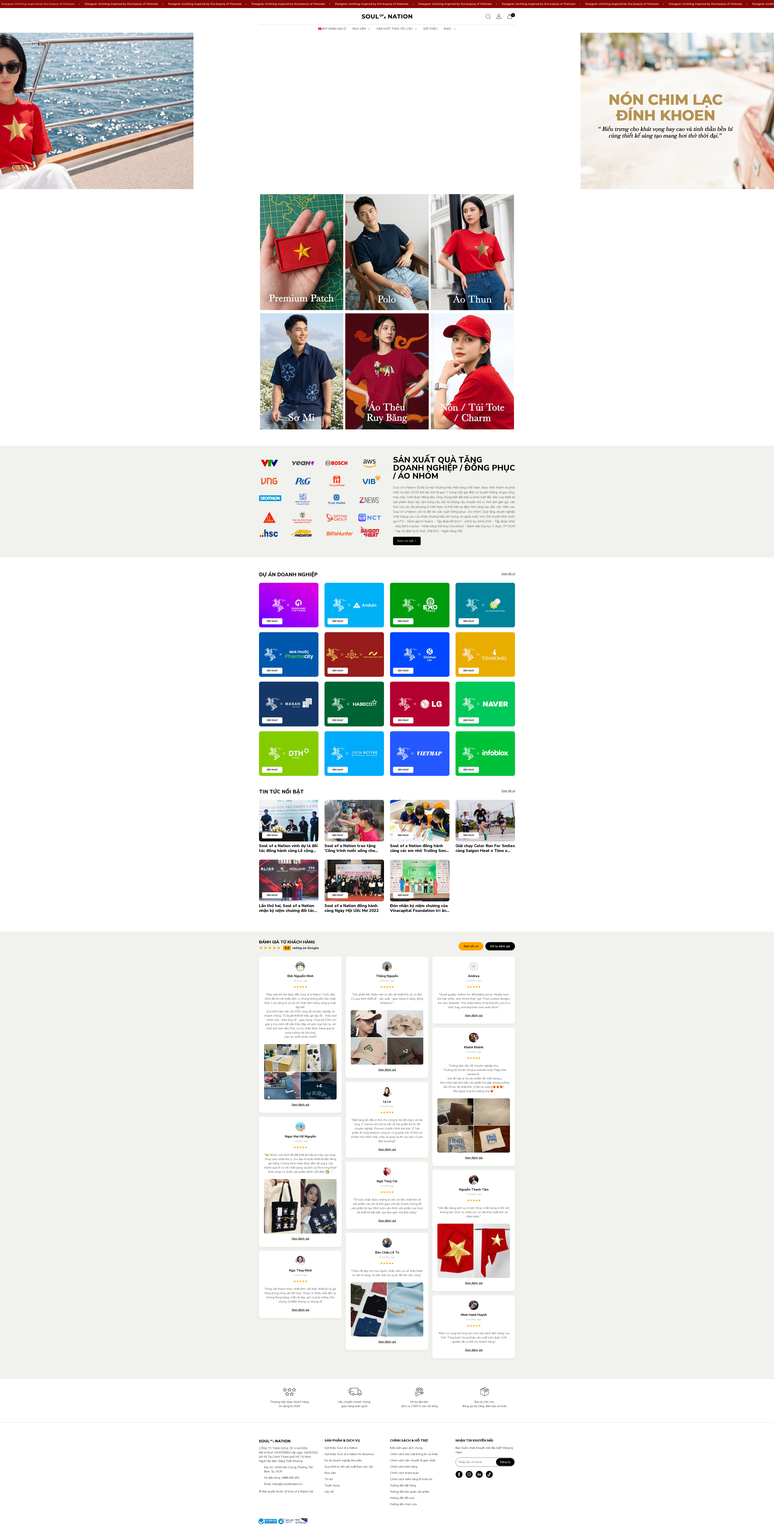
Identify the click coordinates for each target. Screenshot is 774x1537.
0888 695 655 (291, 1478)
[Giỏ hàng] (509, 16)
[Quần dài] (387, 371)
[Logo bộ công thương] (282, 1521)
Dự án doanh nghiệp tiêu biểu (343, 1460)
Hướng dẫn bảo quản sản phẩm (409, 1492)
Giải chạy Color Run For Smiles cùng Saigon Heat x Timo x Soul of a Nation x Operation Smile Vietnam (485, 848)
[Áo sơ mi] (301, 371)
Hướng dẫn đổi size (402, 1498)
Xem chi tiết (405, 541)
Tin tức (329, 1479)
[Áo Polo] (387, 252)
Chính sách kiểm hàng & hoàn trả (411, 1479)
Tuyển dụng (332, 1485)
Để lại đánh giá (500, 946)
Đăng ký (505, 1462)
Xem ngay (272, 621)
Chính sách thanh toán (404, 1473)
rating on (302, 948)
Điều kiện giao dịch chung (406, 1448)
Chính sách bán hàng (403, 1467)
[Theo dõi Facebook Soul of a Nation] (459, 1474)
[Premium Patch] (301, 252)
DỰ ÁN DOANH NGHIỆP (288, 575)
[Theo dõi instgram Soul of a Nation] (469, 1474)
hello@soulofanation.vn (287, 1484)
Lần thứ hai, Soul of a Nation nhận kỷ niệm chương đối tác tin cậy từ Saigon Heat (286, 908)
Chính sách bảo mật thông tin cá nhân (414, 1454)
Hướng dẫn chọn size (403, 1504)
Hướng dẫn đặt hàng (403, 1485)
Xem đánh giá (300, 1105)
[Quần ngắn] (472, 371)
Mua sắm (330, 1473)
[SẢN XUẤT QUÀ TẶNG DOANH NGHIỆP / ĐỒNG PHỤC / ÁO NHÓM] (320, 499)
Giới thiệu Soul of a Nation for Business (349, 1454)
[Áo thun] (472, 252)
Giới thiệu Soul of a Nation (341, 1448)
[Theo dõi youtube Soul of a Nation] (479, 1474)
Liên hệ (329, 1492)
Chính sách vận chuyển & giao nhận (413, 1460)
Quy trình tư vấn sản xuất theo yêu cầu (349, 1467)
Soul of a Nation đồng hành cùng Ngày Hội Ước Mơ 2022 (352, 908)
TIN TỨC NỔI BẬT (281, 792)
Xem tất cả (508, 574)
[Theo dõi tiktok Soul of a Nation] (489, 1474)
